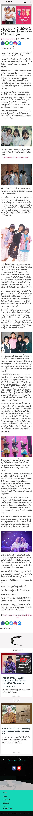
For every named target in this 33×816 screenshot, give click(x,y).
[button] (25, 2)
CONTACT (6, 799)
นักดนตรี (24, 615)
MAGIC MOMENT (8, 615)
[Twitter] (11, 43)
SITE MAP (6, 803)
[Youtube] (19, 768)
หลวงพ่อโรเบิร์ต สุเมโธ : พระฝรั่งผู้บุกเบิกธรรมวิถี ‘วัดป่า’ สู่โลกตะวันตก (16, 731)
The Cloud (17, 615)
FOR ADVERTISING (8, 807)
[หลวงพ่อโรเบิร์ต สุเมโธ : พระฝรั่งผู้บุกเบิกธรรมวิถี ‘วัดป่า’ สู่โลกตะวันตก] (16, 713)
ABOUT (5, 796)
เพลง (17, 617)
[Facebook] (3, 43)
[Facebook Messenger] (19, 43)
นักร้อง (30, 615)
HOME (5, 792)
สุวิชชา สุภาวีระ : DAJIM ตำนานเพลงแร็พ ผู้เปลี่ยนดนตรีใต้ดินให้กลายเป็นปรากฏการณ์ (14, 682)
